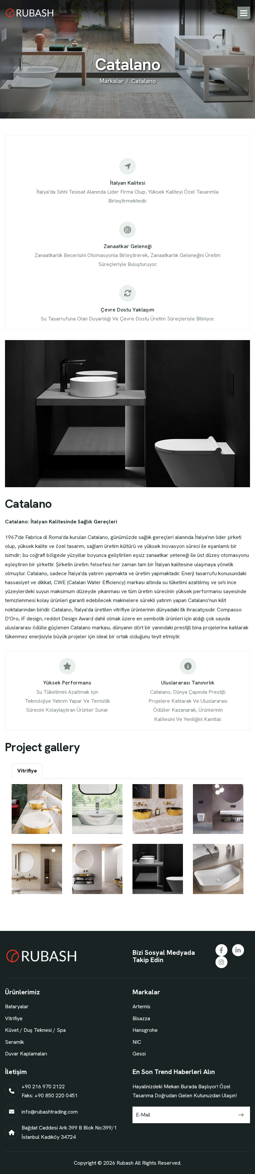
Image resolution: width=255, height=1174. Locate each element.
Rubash (125, 1162)
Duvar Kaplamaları (26, 1053)
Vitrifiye (14, 1018)
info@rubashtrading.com (50, 1111)
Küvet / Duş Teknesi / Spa (35, 1030)
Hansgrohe (145, 1030)
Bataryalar (17, 1006)
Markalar (112, 81)
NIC (136, 1042)
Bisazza (141, 1018)
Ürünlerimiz (22, 992)
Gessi (139, 1053)
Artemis (141, 1006)
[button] (243, 13)
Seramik (14, 1042)
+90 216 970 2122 (43, 1086)
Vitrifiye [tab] (27, 770)
